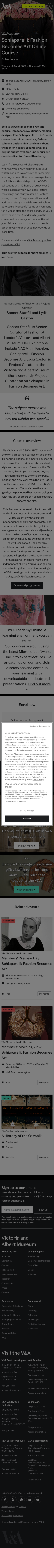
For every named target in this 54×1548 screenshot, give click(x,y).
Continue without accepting (40, 726)
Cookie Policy (38, 780)
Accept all (27, 819)
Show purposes (27, 811)
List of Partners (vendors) (15, 801)
